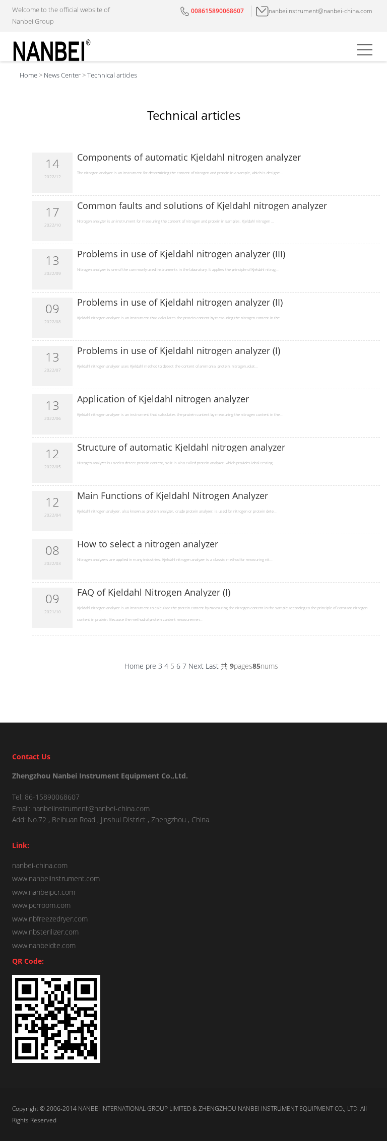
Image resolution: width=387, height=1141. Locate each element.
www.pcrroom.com (41, 905)
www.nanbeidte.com (44, 945)
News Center (62, 75)
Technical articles (112, 75)
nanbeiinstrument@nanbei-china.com (320, 11)
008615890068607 (217, 11)
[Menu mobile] (364, 51)
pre (151, 666)
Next (196, 666)
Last (212, 666)
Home (28, 75)
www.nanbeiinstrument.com (56, 878)
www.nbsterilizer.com (45, 932)
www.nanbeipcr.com (43, 892)
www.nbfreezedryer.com (50, 918)
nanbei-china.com (40, 865)
